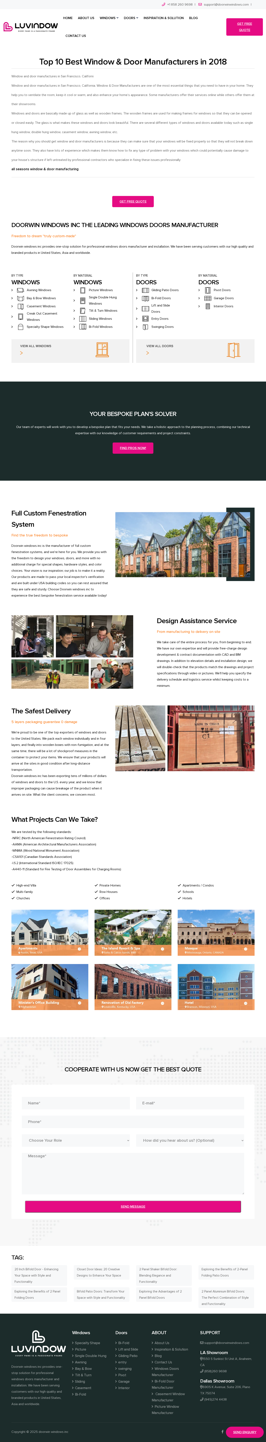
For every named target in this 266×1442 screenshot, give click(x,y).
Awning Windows (39, 290)
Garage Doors (224, 298)
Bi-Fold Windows (101, 327)
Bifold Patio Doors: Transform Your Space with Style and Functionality (101, 1295)
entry (122, 1362)
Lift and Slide (128, 1349)
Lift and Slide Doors (160, 308)
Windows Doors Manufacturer (165, 1372)
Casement (83, 1388)
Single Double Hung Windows (103, 300)
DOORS (129, 18)
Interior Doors (223, 306)
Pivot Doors (222, 290)
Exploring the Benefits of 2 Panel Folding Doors (37, 1295)
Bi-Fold (80, 1394)
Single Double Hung (90, 1356)
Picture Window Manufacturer (165, 1409)
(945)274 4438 (215, 1399)
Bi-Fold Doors (161, 298)
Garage (124, 1381)
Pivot (122, 1375)
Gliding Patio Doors (165, 290)
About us (86, 18)
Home (68, 18)
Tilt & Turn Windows (103, 311)
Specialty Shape (87, 1343)
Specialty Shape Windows (45, 327)
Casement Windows (41, 306)
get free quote (244, 27)
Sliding (80, 1381)
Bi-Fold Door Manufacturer (163, 1384)
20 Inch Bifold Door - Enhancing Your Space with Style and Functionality (36, 1275)
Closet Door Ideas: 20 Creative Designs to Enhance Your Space (99, 1272)
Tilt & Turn (83, 1375)
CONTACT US (75, 36)
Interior (124, 1388)
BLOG (193, 18)
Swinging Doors (162, 327)
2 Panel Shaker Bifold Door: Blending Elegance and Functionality (158, 1275)
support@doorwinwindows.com (226, 4)
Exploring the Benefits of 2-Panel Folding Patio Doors (225, 1272)
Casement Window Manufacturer (168, 1397)
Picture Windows (101, 290)
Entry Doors (160, 319)
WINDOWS (108, 18)
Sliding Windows (100, 319)
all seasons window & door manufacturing (45, 169)
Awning (80, 1362)
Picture (80, 1349)
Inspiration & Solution (171, 1349)
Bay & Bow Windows (41, 298)
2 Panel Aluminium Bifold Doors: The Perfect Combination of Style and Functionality (225, 1298)
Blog (158, 1356)
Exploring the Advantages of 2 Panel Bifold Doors (160, 1295)
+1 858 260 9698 (180, 4)
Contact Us (163, 1362)
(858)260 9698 (215, 1371)
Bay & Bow (83, 1369)
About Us (162, 1343)
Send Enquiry (244, 1432)
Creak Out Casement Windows (42, 316)
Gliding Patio (128, 1356)
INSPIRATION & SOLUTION (164, 18)
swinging (125, 1369)
